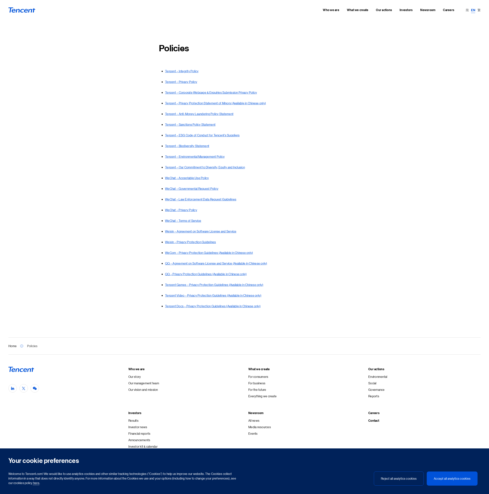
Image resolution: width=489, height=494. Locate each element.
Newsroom (255, 413)
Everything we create (262, 396)
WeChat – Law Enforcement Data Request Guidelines (200, 199)
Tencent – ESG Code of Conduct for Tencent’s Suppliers (202, 135)
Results (133, 420)
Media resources (259, 427)
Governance (376, 390)
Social (372, 383)
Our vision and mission (143, 390)
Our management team (143, 383)
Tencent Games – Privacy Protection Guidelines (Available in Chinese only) (214, 285)
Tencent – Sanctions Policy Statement (190, 124)
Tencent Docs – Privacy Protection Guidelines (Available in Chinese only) (213, 306)
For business (256, 383)
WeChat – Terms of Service (183, 221)
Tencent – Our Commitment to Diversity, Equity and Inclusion (205, 167)
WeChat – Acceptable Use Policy (187, 178)
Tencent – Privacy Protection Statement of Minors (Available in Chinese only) (215, 103)
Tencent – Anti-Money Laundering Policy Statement (199, 114)
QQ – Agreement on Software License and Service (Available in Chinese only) (216, 263)
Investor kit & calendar (143, 446)
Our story (134, 377)
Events (253, 433)
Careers (374, 413)
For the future (257, 390)
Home (12, 346)
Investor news (137, 427)
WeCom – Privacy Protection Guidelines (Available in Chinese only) (209, 253)
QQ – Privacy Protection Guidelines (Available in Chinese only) (206, 274)
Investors (134, 413)
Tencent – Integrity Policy (182, 71)
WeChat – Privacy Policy (181, 210)
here (36, 483)
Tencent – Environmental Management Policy (195, 156)
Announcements (139, 440)
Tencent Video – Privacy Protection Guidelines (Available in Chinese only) (213, 295)
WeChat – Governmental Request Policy (191, 189)
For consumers (258, 377)
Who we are (136, 369)
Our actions (376, 369)
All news (253, 420)
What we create (259, 369)
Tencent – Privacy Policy (181, 82)
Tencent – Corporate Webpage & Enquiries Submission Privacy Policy (211, 92)
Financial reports (139, 433)
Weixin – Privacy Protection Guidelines (190, 242)
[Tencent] (22, 10)
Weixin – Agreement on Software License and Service (200, 231)
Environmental (377, 377)
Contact (373, 420)
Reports (373, 396)
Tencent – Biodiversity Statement (187, 146)
